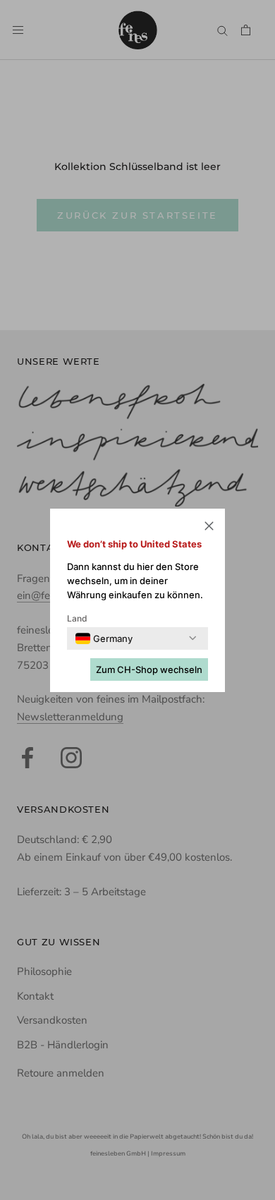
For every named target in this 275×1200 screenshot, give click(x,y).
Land (77, 618)
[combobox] (104, 638)
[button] (209, 528)
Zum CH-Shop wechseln (149, 669)
